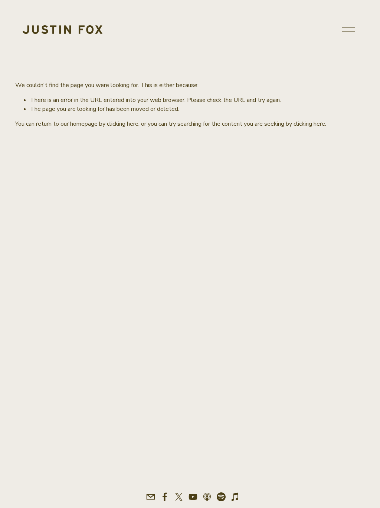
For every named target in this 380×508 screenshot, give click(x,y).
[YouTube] (193, 496)
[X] (178, 496)
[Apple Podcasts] (207, 496)
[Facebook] (164, 496)
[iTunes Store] (235, 496)
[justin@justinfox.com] (150, 496)
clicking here (122, 124)
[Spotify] (221, 496)
